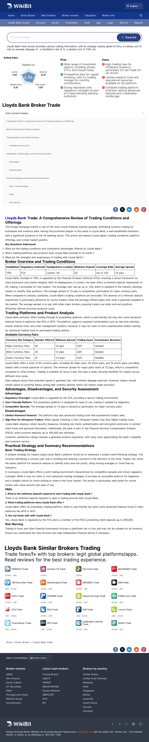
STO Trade (17, 609)
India (85, 686)
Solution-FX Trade (56, 569)
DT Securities (13, 686)
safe (14, 575)
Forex (9, 642)
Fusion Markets (51, 690)
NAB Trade (123, 582)
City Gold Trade (90, 569)
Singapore (88, 690)
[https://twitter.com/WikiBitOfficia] (140, 723)
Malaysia (88, 682)
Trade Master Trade (21, 623)
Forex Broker (22, 642)
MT (44, 702)
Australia (88, 698)
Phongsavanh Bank (17, 694)
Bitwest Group (14, 698)
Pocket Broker (50, 674)
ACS (44, 698)
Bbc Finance (13, 678)
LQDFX (46, 678)
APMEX (46, 682)
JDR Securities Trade (22, 582)
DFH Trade (52, 623)
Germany (88, 710)
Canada (87, 706)
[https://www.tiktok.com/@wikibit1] (133, 723)
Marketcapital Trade (57, 582)
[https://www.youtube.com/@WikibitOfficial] (126, 723)
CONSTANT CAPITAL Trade (93, 622)
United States (90, 674)
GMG (9, 690)
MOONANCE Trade (127, 569)
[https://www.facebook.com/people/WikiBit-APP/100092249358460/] (112, 723)
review (8, 575)
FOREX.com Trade (127, 596)
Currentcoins (13, 702)
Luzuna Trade (125, 609)
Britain (86, 694)
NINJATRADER (50, 686)
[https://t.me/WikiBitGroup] (119, 723)
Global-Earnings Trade (94, 596)
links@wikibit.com (84, 732)
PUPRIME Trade (55, 596)
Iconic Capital (13, 682)
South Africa (90, 702)
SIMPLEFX (48, 694)
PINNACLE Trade (20, 569)
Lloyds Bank (15, 218)
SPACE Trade (124, 623)
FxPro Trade (18, 596)
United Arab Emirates (95, 678)
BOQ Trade (52, 609)
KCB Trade (88, 609)
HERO (9, 674)
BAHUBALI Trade (91, 582)
